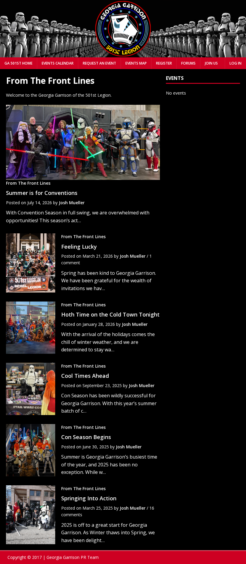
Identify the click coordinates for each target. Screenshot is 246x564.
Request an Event (99, 63)
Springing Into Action (88, 498)
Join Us (211, 63)
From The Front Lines (28, 183)
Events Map (136, 63)
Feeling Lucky (79, 246)
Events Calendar (58, 63)
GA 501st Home (18, 63)
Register (164, 63)
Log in (236, 63)
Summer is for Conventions (41, 192)
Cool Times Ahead (85, 375)
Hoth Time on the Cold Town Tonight (110, 314)
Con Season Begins (86, 437)
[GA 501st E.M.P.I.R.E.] (123, 53)
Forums (188, 63)
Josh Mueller (72, 202)
